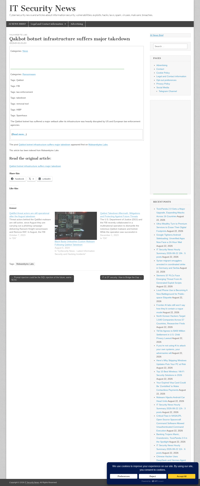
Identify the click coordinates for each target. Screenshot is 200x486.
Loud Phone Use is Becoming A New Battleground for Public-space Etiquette (171, 294)
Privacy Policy (163, 83)
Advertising (77, 24)
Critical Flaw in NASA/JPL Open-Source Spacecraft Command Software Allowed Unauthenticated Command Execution (170, 423)
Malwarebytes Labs (18, 35)
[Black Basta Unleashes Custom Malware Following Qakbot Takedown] (76, 226)
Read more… (19, 134)
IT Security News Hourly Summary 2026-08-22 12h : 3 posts (171, 408)
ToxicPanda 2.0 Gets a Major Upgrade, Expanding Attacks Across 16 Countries (170, 212)
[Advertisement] (67, 62)
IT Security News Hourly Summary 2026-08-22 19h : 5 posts (171, 253)
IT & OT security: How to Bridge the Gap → (122, 277)
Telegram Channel (168, 91)
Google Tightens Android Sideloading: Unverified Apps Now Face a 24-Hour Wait (170, 238)
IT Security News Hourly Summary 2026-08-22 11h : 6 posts (170, 449)
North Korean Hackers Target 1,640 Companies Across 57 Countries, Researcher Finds (170, 320)
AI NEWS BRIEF (17, 24)
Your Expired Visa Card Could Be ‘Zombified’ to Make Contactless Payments (171, 386)
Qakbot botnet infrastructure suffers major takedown (44, 144)
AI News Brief (156, 35)
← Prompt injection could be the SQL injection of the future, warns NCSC (41, 278)
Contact (160, 69)
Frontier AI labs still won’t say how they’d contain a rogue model (170, 309)
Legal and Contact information (47, 24)
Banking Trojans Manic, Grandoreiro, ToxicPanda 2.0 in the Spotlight (171, 438)
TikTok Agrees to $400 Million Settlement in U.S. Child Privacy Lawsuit (170, 334)
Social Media (162, 87)
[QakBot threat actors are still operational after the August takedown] (32, 226)
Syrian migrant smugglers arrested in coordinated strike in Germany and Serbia (170, 264)
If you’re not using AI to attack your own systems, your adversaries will (171, 349)
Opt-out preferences (166, 80)
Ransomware (29, 74)
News (25, 51)
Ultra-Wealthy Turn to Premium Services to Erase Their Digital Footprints (171, 227)
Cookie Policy (163, 72)
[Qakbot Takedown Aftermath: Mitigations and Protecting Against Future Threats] (122, 226)
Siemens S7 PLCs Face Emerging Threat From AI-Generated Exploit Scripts (169, 279)
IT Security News (42, 8)
